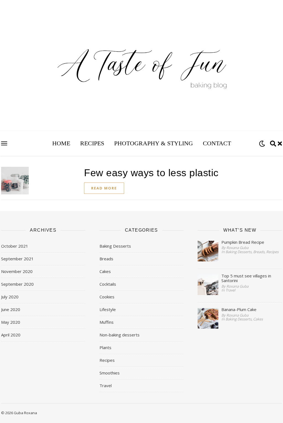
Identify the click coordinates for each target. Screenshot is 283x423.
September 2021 (17, 258)
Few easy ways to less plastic (151, 172)
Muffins (106, 322)
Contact (217, 143)
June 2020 (10, 309)
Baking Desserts (115, 246)
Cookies (106, 296)
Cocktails (107, 284)
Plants (105, 347)
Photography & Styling (153, 143)
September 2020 (17, 284)
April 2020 (10, 335)
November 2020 (17, 271)
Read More (104, 188)
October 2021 (14, 246)
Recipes (92, 143)
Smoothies (109, 373)
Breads (106, 258)
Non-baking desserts (119, 335)
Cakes (105, 271)
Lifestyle (107, 309)
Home (61, 143)
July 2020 (10, 296)
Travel (105, 385)
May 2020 (10, 322)
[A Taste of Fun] (141, 76)
